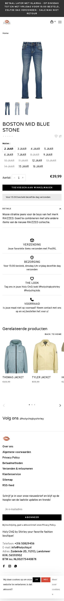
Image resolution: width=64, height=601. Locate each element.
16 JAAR (38, 166)
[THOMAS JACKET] (16, 356)
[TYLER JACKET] (45, 356)
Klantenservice (11, 474)
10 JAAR (9, 160)
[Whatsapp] (15, 566)
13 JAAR (51, 160)
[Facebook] (3, 566)
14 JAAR (9, 166)
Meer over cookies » (56, 587)
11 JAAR (23, 160)
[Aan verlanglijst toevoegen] (56, 136)
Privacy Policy (11, 457)
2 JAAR (8, 149)
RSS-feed (8, 485)
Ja (36, 579)
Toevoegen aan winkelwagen (32, 187)
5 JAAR (48, 149)
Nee (46, 579)
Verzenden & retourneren (17, 469)
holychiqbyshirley (32, 418)
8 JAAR (34, 155)
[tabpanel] (32, 70)
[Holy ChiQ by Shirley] (6, 438)
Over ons (7, 446)
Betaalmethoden (12, 463)
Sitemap (7, 480)
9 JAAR (47, 155)
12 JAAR (37, 160)
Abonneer (32, 517)
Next (60, 405)
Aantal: (6, 178)
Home (5, 33)
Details (6, 208)
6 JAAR (8, 155)
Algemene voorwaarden (16, 452)
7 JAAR (21, 155)
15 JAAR (24, 166)
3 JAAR (22, 149)
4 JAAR (35, 149)
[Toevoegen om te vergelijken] (60, 136)
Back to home (53, 334)
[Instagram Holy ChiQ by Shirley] (9, 566)
